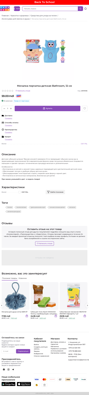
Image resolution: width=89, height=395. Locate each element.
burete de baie (21, 207)
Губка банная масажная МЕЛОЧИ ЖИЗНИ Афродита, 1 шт (73, 313)
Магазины (55, 346)
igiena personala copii (38, 207)
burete (10, 207)
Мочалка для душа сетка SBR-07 (14, 312)
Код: (79, 91)
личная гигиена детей (57, 207)
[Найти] (80, 8)
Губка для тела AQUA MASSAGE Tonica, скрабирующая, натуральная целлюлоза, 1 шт (44, 313)
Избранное (38, 354)
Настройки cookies (58, 353)
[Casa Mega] (5, 9)
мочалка (72, 207)
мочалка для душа (14, 211)
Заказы (37, 351)
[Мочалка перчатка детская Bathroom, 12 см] (44, 51)
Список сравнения (41, 356)
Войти (36, 345)
